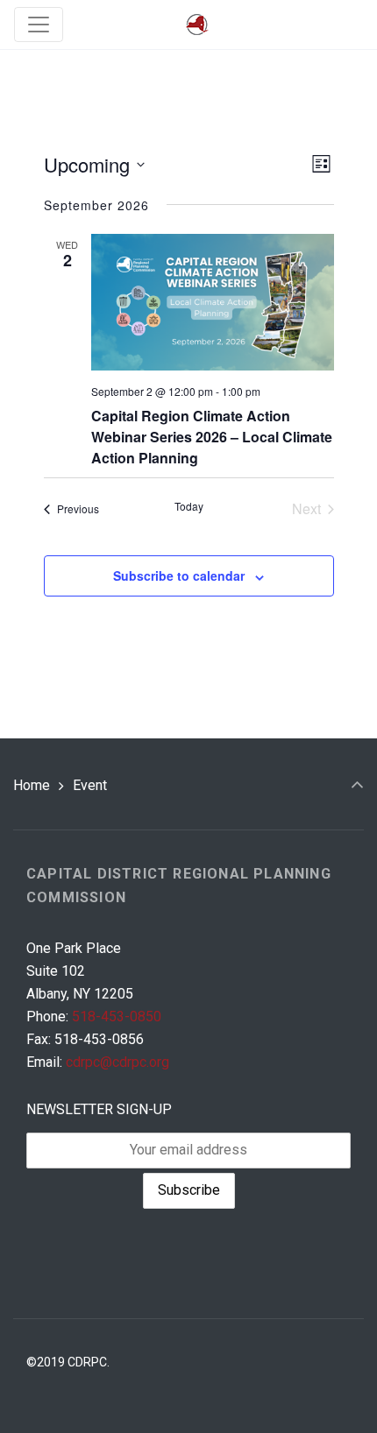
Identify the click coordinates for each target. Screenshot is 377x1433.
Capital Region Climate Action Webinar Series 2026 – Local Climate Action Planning (211, 437)
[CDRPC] (197, 25)
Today (188, 506)
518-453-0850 (116, 1016)
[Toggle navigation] (38, 24)
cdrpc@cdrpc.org (117, 1062)
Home (31, 785)
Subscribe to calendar (179, 575)
